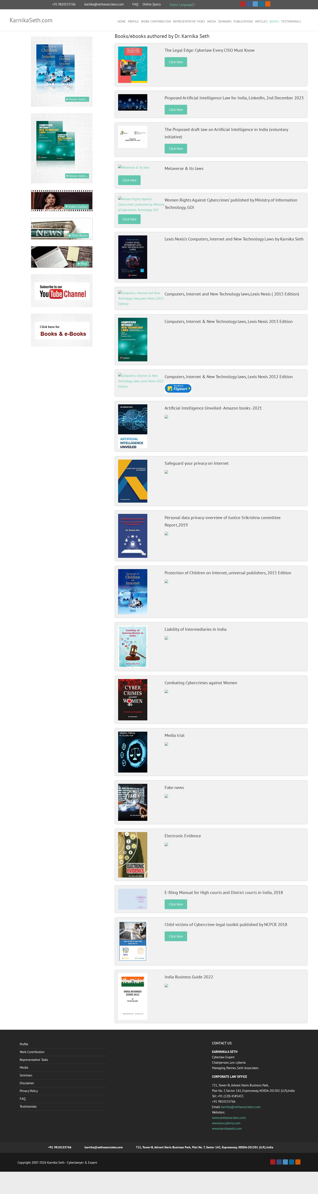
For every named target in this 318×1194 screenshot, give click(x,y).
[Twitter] (285, 1162)
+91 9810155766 (63, 4)
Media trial (175, 735)
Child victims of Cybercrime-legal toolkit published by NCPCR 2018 (226, 924)
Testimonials (291, 21)
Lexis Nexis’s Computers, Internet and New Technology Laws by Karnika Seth (234, 239)
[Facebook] (279, 1162)
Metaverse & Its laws (184, 168)
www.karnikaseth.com (227, 1128)
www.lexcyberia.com (226, 1123)
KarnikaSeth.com (31, 20)
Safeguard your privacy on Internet (197, 463)
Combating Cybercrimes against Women (201, 683)
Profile (133, 21)
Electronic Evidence (183, 836)
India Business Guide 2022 (189, 977)
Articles (261, 21)
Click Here (176, 62)
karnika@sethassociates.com (104, 4)
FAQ (135, 4)
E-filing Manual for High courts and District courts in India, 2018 (224, 892)
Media (211, 21)
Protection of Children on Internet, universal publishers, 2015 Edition (228, 573)
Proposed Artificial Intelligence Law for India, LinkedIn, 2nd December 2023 (234, 98)
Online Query (152, 4)
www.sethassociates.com (229, 1118)
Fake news (174, 787)
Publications (243, 21)
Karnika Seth (55, 1162)
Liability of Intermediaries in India (195, 629)
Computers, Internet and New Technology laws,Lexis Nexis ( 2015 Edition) (232, 294)
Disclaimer (27, 1083)
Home (121, 21)
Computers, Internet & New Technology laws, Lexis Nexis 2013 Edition (229, 321)
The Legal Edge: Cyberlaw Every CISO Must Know (210, 50)
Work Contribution (156, 21)
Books (274, 21)
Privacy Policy (29, 1091)
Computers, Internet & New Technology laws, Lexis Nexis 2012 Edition (229, 376)
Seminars (224, 21)
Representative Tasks (189, 21)
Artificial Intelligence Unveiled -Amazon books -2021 (213, 408)
